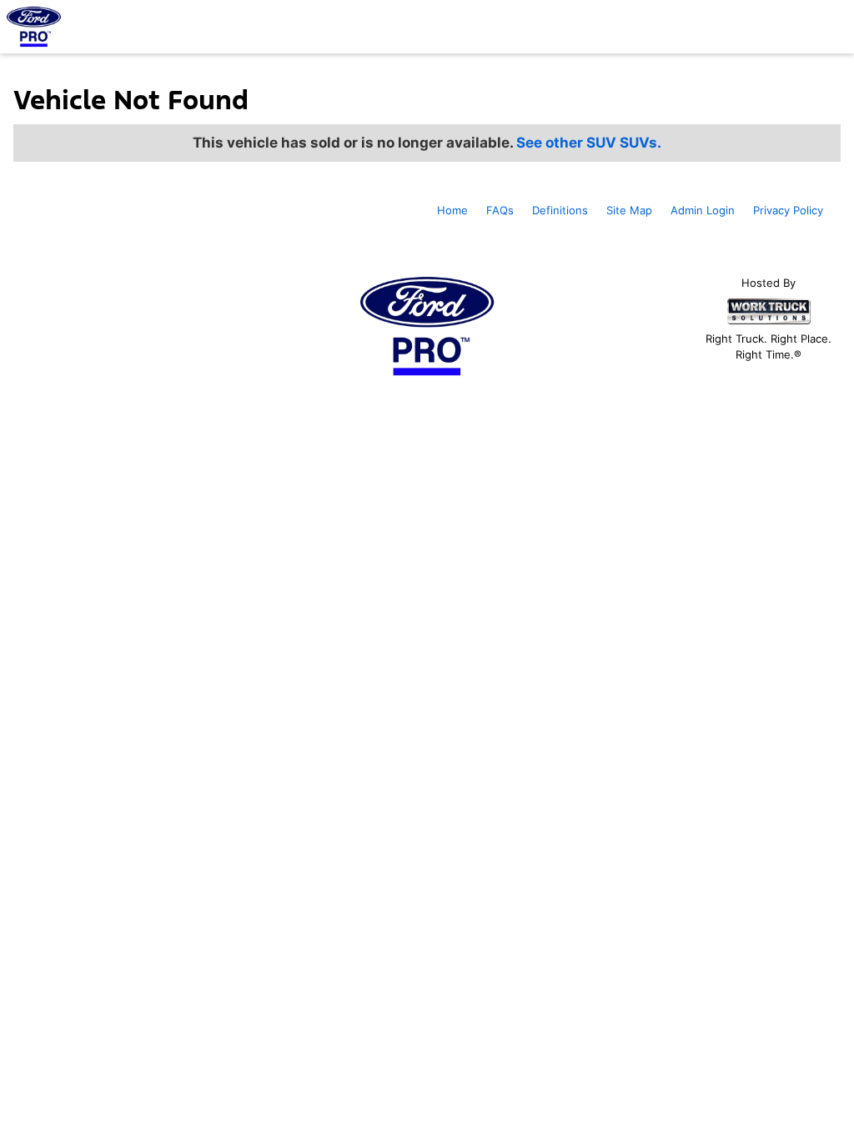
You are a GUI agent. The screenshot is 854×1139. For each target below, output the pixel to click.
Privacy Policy (788, 210)
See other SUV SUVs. (588, 142)
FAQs (500, 210)
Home (452, 210)
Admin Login (703, 210)
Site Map (629, 210)
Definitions (560, 210)
